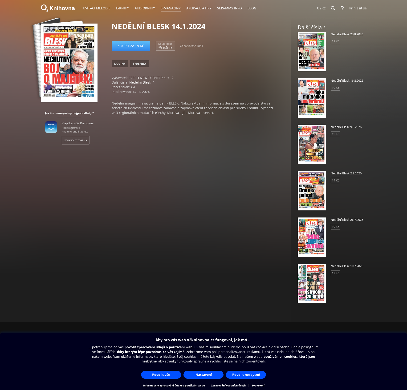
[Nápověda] (342, 8)
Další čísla (310, 27)
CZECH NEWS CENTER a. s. (149, 78)
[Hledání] (333, 8)
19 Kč (335, 41)
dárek (165, 46)
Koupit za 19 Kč (131, 46)
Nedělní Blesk (140, 82)
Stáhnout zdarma (75, 140)
